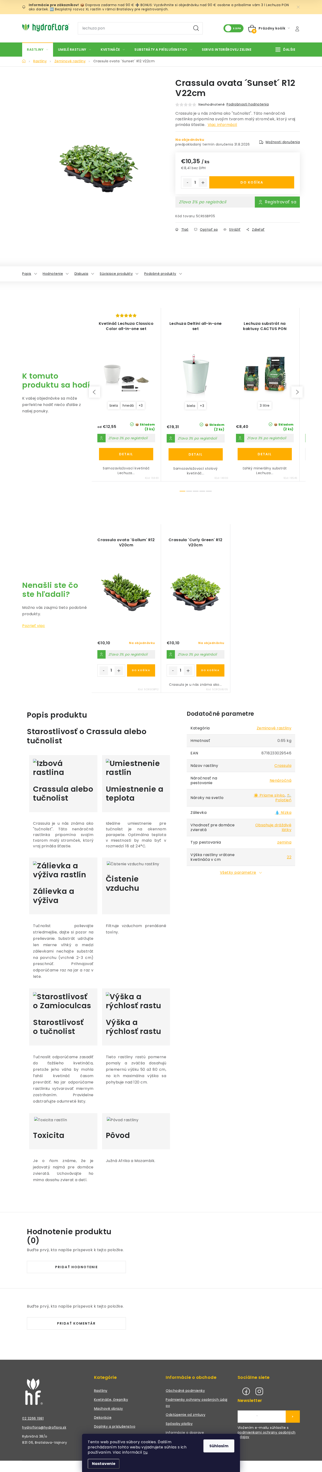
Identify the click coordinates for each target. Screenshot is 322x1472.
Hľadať (196, 28)
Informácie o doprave (185, 1432)
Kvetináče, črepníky (111, 1399)
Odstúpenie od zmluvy (185, 1414)
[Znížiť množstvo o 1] (187, 182)
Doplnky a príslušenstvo (115, 1426)
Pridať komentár (76, 1323)
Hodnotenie (53, 273)
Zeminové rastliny (274, 728)
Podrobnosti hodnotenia (248, 104)
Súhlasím (218, 1446)
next (297, 392)
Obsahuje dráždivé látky (273, 827)
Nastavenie (103, 1463)
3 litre (265, 405)
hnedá (128, 405)
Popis (26, 273)
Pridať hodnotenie (76, 1267)
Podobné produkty (160, 273)
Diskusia (81, 273)
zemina (284, 842)
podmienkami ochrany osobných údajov (267, 1434)
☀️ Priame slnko (269, 795)
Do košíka (251, 182)
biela (114, 405)
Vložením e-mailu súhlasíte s (267, 1432)
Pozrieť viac (33, 625)
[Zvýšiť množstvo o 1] (203, 182)
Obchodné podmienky (185, 1390)
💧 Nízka (283, 812)
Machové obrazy (108, 1408)
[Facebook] (246, 1391)
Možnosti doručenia (283, 142)
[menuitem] (37, 49)
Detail (126, 454)
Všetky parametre (238, 872)
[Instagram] (259, 1391)
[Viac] (285, 49)
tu (145, 1452)
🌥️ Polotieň (283, 798)
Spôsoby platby (179, 1423)
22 (289, 857)
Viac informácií (222, 124)
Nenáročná (281, 780)
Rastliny (100, 1390)
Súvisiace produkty (116, 273)
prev (94, 392)
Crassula (282, 765)
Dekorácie (103, 1417)
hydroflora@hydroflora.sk (44, 1427)
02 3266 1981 (33, 1418)
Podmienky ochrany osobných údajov (196, 1402)
